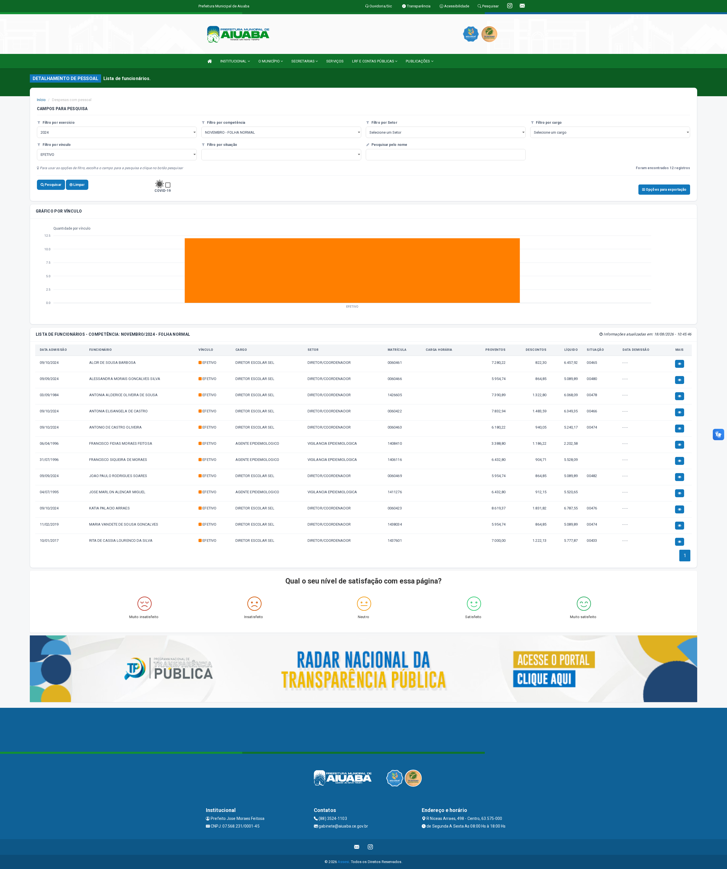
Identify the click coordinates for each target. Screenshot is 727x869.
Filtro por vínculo (56, 145)
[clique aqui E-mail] (357, 847)
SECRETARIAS (303, 61)
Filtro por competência (225, 123)
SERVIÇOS (335, 61)
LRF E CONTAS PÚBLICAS (373, 61)
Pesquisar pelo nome (389, 145)
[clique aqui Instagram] (370, 847)
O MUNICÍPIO (269, 61)
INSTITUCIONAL (233, 61)
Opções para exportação (665, 190)
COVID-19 (162, 191)
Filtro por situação (221, 145)
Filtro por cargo (548, 123)
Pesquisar (52, 185)
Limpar (78, 185)
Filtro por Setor (384, 123)
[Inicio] (209, 61)
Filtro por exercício (58, 123)
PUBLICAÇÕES (418, 61)
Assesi (343, 862)
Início (41, 100)
